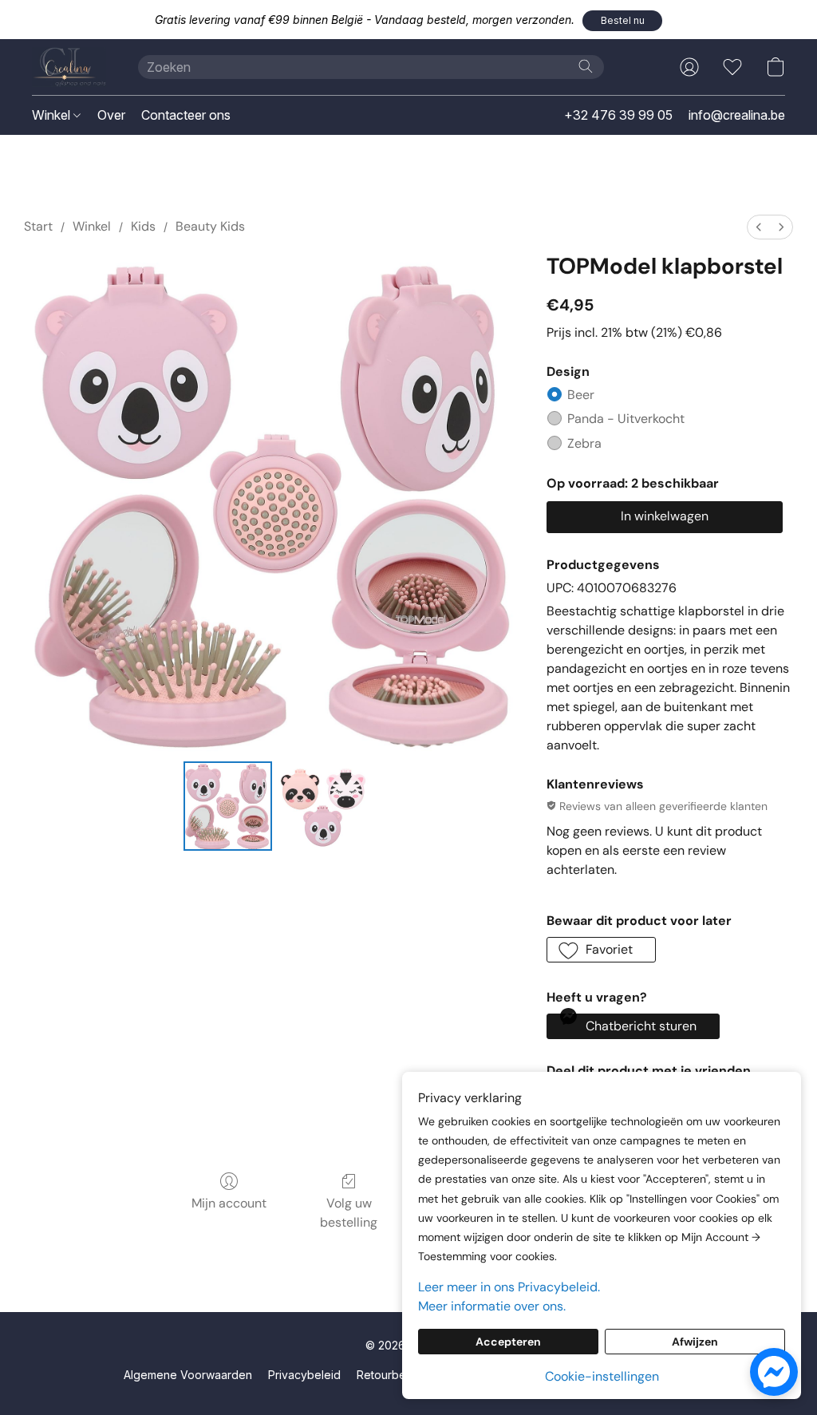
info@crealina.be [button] (737, 115)
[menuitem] (759, 227)
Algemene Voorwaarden (188, 1374)
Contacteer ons (186, 115)
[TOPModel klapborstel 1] (323, 806)
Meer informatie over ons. (492, 1306)
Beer (580, 394)
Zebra (584, 443)
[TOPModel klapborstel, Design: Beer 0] (228, 806)
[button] (622, 20)
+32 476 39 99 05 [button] (618, 115)
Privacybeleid (304, 1374)
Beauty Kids (210, 226)
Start (38, 226)
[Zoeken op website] (586, 66)
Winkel (52, 115)
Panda (626, 418)
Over (111, 115)
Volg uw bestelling (348, 1213)
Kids (143, 226)
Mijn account (228, 1203)
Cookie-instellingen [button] (602, 1376)
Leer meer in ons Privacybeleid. (509, 1287)
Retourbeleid (391, 1374)
